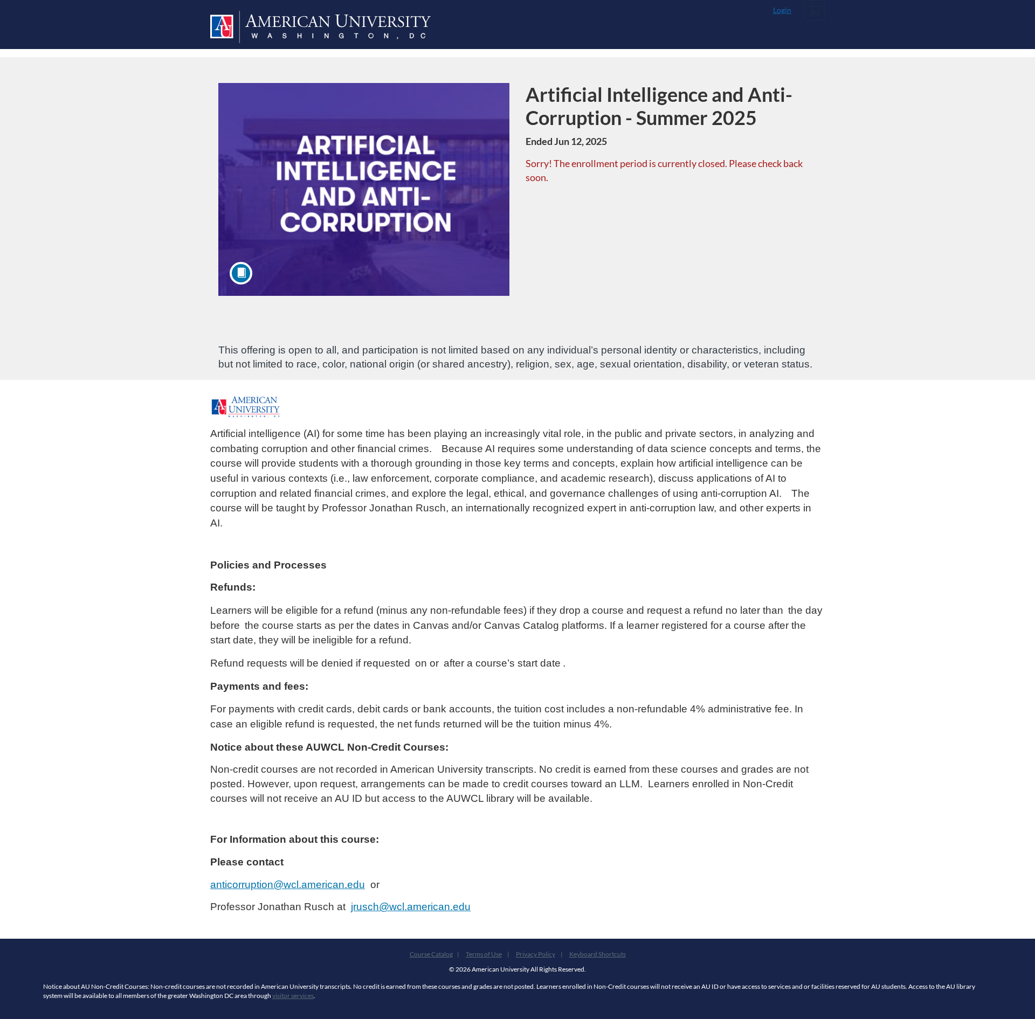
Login (782, 10)
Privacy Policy (535, 954)
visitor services (293, 996)
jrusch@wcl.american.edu (411, 906)
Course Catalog (431, 954)
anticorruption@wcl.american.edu (287, 884)
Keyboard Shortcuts (597, 954)
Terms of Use (484, 954)
